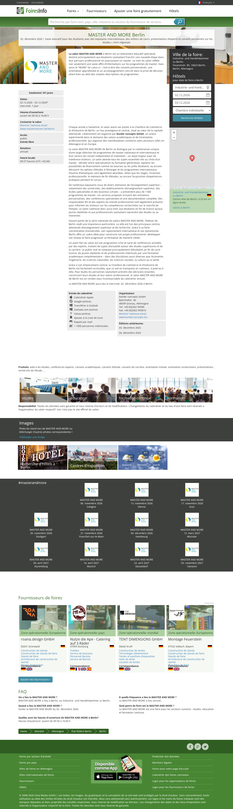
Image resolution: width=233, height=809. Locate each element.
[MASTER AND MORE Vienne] (141, 489)
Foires (72, 11)
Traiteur (74, 650)
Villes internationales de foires (36, 774)
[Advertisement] (116, 101)
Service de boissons (81, 653)
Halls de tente (127, 659)
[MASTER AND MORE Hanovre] (192, 549)
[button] (192, 158)
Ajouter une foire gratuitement (137, 11)
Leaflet (178, 188)
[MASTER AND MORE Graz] (192, 489)
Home (23, 731)
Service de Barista (80, 659)
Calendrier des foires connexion (170, 774)
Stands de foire (29, 656)
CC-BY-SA (211, 188)
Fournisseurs (96, 11)
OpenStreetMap (194, 188)
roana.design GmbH (37, 639)
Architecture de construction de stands (39, 661)
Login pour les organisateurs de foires (174, 781)
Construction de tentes (132, 650)
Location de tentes (129, 662)
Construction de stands (34, 650)
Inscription (37, 2)
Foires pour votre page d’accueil (170, 768)
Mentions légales (162, 762)
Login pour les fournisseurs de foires (173, 787)
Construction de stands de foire (39, 653)
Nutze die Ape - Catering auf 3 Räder (90, 641)
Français (208, 2)
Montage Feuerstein (185, 639)
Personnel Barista (80, 656)
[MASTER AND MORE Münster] (192, 519)
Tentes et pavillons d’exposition (137, 656)
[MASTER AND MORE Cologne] (91, 489)
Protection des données (165, 756)
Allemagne (58, 731)
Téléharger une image (32, 437)
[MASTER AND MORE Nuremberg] (41, 549)
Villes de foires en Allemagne (35, 768)
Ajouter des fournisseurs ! (35, 679)
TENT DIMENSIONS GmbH (140, 639)
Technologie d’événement (133, 653)
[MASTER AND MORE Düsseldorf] (141, 549)
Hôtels (174, 11)
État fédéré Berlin (81, 731)
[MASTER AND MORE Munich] (91, 549)
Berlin (102, 731)
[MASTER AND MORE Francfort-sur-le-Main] (91, 519)
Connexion (23, 2)
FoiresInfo (34, 10)
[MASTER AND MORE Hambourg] (141, 519)
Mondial (39, 731)
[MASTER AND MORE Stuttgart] (41, 519)
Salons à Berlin (181, 207)
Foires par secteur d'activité (35, 756)
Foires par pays (28, 762)
